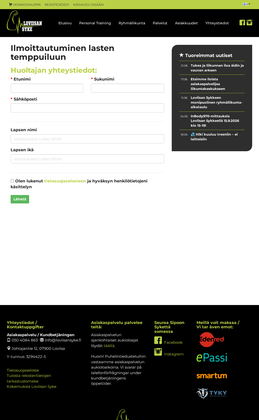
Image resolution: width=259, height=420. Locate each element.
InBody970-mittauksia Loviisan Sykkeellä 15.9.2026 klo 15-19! (215, 120)
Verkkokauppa (26, 5)
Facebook (173, 342)
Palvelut (160, 23)
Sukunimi (102, 79)
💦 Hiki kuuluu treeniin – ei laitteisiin (214, 136)
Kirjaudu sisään (88, 5)
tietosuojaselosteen (65, 181)
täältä (109, 345)
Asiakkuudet (186, 23)
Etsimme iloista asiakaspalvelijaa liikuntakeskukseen (208, 83)
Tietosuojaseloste (23, 370)
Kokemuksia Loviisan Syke (31, 386)
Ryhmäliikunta (132, 23)
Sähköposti (24, 99)
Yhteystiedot (217, 23)
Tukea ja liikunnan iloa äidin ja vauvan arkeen (217, 67)
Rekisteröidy (57, 5)
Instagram (173, 354)
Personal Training (95, 23)
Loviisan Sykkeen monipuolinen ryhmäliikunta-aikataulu (216, 102)
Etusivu (65, 23)
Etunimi (21, 79)
